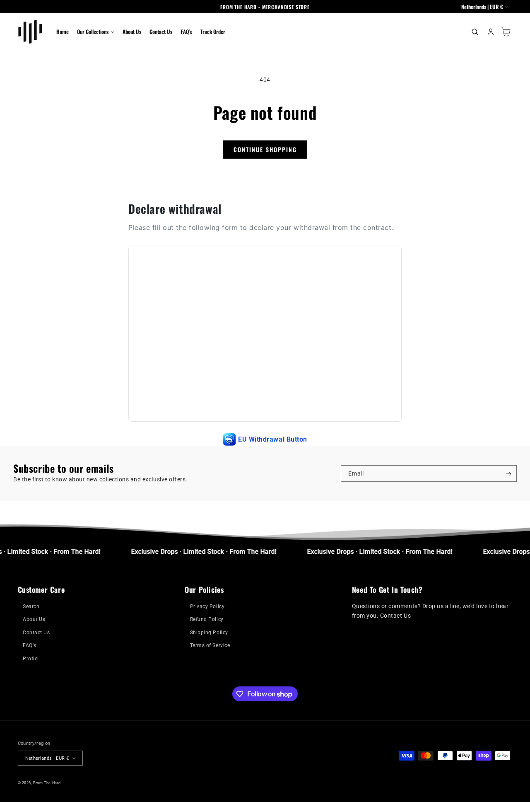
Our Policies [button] (204, 589)
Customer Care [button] (41, 589)
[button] (95, 32)
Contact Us (36, 632)
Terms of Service (210, 645)
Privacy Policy (207, 606)
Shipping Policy (209, 632)
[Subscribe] (508, 473)
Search (31, 606)
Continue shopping (265, 149)
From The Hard (47, 782)
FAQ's (29, 645)
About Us (34, 619)
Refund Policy (207, 619)
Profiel (31, 659)
